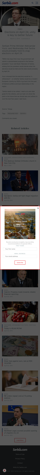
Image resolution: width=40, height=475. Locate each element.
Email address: (20, 253)
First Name (20, 246)
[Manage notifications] (4, 470)
